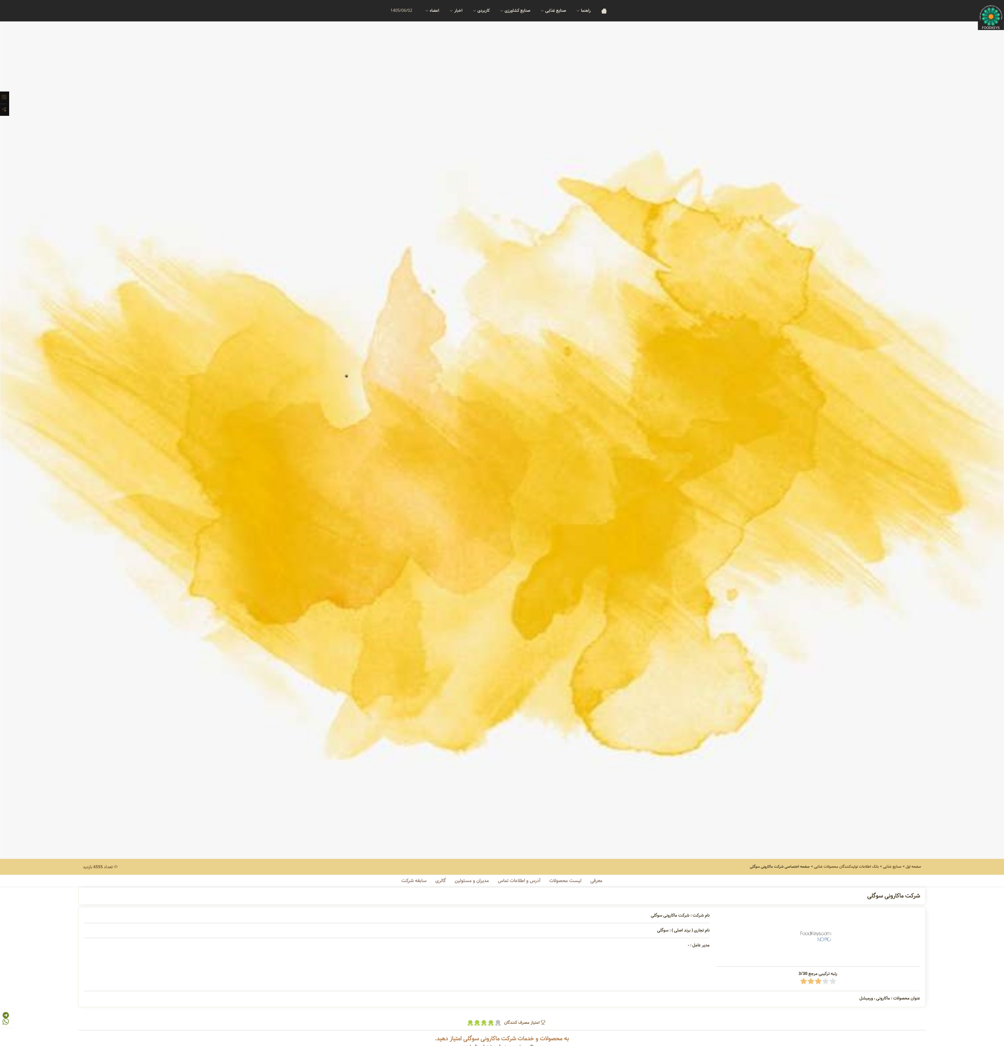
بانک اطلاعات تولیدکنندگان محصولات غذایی (846, 867)
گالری (440, 880)
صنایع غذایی (892, 867)
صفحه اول (913, 867)
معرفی (596, 880)
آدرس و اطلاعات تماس (519, 880)
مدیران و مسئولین (472, 880)
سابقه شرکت (413, 880)
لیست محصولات (565, 880)
